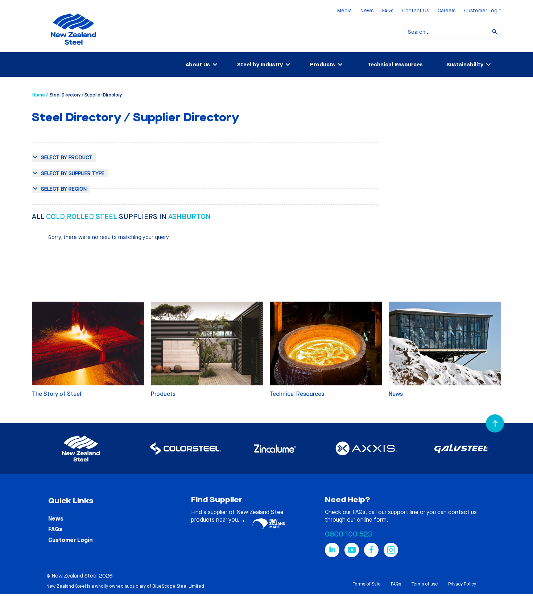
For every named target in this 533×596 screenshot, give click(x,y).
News (366, 11)
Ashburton (189, 217)
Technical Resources (395, 64)
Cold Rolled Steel (82, 217)
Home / (40, 95)
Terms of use (424, 584)
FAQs (387, 11)
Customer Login (482, 11)
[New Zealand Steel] (73, 49)
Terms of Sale (366, 584)
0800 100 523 (348, 534)
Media (344, 11)
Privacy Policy (462, 584)
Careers (446, 11)
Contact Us (415, 11)
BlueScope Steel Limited (178, 586)
